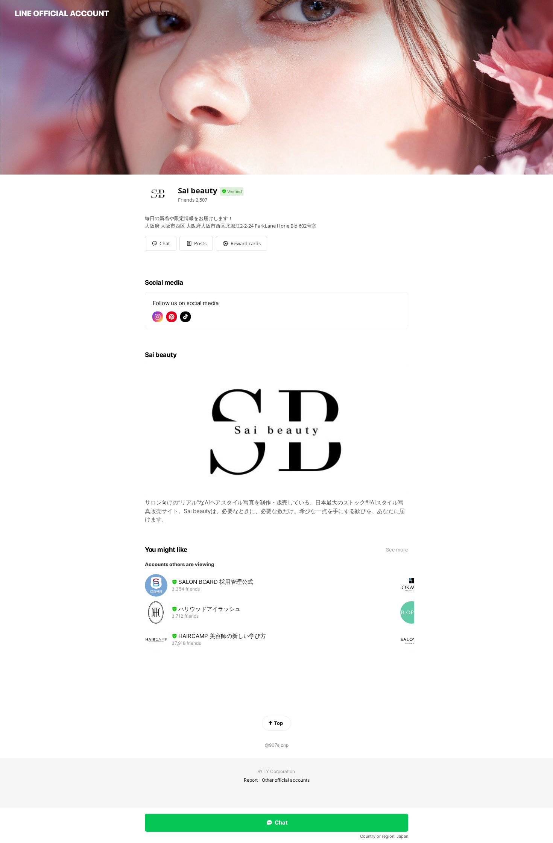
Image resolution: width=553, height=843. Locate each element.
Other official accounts (286, 780)
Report (251, 780)
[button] (196, 243)
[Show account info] (231, 191)
